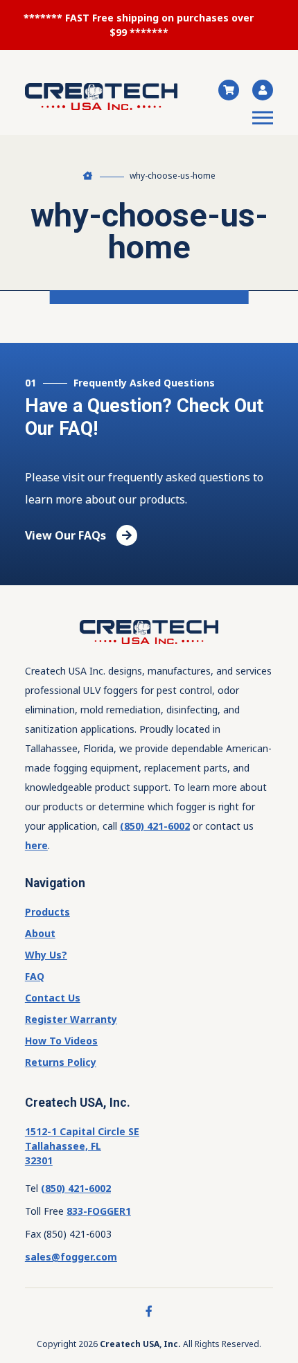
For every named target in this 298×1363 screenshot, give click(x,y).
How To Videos (61, 1040)
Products (47, 911)
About (40, 933)
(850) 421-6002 (155, 825)
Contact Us (52, 997)
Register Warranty (71, 1019)
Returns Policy (60, 1062)
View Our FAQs (65, 535)
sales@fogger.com (71, 1256)
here (36, 845)
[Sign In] (257, 90)
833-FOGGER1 (99, 1211)
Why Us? (46, 954)
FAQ (34, 976)
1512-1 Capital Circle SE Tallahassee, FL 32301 (82, 1146)
